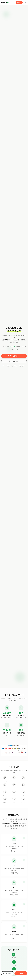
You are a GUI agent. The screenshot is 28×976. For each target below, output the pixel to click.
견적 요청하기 (15, 361)
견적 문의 (19, 2)
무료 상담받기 (14, 356)
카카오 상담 (8, 973)
